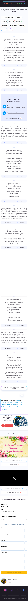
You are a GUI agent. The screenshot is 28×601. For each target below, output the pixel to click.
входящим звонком (7, 425)
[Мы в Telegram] (23, 590)
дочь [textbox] (2, 519)
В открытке (21, 65)
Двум (21, 404)
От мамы (15, 402)
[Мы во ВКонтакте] (11, 590)
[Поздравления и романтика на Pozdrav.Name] (14, 3)
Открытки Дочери (12, 433)
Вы (7, 506)
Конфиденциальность (13, 595)
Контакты (23, 595)
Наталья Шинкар (12, 579)
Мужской (4, 511)
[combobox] (14, 519)
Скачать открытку (13, 464)
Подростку (19, 406)
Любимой (18, 400)
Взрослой (3, 404)
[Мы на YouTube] (5, 590)
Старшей (9, 404)
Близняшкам (12, 406)
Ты (3, 506)
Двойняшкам (4, 406)
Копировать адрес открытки (13, 460)
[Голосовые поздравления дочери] (10, 29)
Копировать (8, 65)
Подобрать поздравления (14, 572)
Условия (4, 595)
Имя (3, 516)
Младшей (15, 404)
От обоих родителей (6, 402)
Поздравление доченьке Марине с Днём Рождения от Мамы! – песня (16, 106)
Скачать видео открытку (13, 492)
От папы (21, 402)
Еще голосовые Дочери (12, 118)
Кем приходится (12, 516)
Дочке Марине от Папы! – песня (15, 113)
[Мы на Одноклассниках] (17, 590)
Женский (12, 511)
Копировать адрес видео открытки (13, 488)
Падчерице (4, 409)
